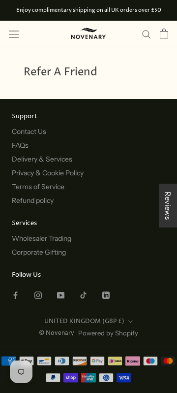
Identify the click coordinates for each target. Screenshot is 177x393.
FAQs (20, 145)
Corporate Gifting (39, 252)
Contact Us (29, 131)
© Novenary (56, 333)
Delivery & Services (42, 159)
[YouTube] (60, 295)
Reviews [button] (168, 206)
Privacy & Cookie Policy (48, 172)
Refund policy (33, 200)
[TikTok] (83, 295)
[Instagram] (38, 295)
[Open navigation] (14, 34)
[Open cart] (164, 33)
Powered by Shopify (108, 333)
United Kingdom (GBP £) (84, 321)
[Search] (146, 33)
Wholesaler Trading (41, 238)
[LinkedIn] (106, 295)
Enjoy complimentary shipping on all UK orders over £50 (88, 10)
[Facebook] (15, 295)
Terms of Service (38, 186)
